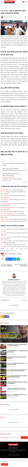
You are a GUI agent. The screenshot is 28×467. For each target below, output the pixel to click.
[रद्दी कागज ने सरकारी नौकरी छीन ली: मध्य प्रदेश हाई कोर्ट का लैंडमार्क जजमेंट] (3, 358)
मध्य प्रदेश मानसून (4, 199)
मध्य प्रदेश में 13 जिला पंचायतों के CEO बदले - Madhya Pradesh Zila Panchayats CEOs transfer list (16, 389)
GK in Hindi (3, 229)
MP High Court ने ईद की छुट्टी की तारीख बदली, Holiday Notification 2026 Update (17, 395)
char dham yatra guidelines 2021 (8, 207)
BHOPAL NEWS (4, 219)
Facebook (10, 259)
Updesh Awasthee (13, 279)
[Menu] (2, 2)
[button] (23, 2)
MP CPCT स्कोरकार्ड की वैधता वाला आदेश (9, 213)
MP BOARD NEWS (5, 215)
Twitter (15, 259)
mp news (19, 253)
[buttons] (9, 455)
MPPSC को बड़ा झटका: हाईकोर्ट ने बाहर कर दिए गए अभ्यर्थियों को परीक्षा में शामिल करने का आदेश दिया (17, 376)
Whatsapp (18, 259)
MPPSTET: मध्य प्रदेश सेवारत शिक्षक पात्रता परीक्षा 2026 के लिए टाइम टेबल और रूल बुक (17, 364)
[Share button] (22, 259)
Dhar (6, 253)
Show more (24, 300)
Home (2, 6)
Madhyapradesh (12, 253)
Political (5, 6)
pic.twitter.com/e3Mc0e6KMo (8, 177)
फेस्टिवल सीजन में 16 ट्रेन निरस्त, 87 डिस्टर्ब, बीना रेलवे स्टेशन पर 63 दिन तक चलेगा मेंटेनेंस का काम (17, 345)
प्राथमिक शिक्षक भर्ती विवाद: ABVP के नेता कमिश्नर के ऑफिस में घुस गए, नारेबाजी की (17, 351)
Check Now (3, 461)
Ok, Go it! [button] (4, 464)
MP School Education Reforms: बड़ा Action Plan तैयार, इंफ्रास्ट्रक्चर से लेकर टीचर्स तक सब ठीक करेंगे (17, 370)
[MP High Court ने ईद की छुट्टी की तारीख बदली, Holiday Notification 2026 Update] (3, 396)
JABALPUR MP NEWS (6, 203)
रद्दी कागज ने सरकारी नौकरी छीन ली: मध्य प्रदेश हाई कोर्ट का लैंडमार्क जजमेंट (16, 358)
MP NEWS (3, 190)
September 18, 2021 (6, 180)
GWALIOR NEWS (5, 195)
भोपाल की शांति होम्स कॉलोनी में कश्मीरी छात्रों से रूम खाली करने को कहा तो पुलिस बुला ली (17, 383)
